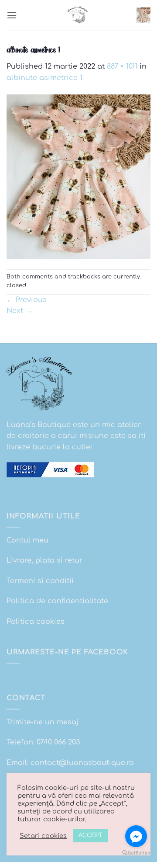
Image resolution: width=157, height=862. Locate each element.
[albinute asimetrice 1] (78, 176)
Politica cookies (36, 622)
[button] (12, 15)
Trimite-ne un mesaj (42, 722)
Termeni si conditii (40, 581)
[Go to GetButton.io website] (136, 853)
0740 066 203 (58, 742)
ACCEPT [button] (90, 835)
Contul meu (27, 540)
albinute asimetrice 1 (44, 78)
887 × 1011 (122, 66)
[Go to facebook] (136, 836)
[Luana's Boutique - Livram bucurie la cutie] (78, 15)
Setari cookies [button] (43, 835)
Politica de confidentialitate (57, 601)
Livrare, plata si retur (44, 560)
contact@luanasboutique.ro (82, 763)
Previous (27, 300)
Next (19, 311)
